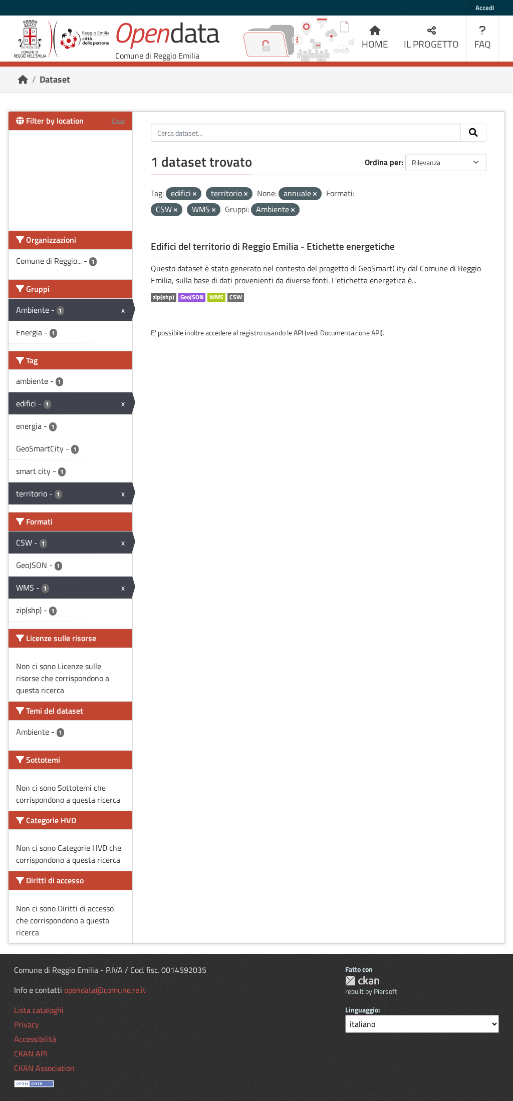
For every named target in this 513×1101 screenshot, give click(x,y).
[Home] (23, 79)
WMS (216, 297)
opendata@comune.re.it (105, 990)
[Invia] (473, 133)
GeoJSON (191, 297)
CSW (235, 297)
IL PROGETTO (431, 44)
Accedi (484, 8)
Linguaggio (361, 1009)
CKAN (362, 980)
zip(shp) (163, 297)
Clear (118, 120)
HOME (375, 44)
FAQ (482, 44)
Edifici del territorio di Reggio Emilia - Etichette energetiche (273, 246)
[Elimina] (194, 194)
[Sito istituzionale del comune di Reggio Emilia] (61, 39)
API (298, 332)
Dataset (55, 79)
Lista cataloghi (39, 1010)
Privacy (26, 1024)
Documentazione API (350, 332)
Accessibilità (35, 1039)
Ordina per (383, 162)
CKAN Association (44, 1068)
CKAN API (30, 1053)
